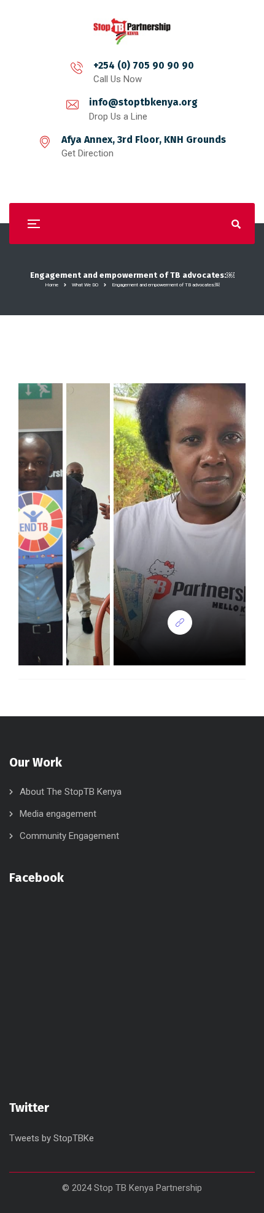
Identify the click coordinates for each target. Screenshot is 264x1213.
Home (51, 285)
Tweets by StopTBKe (51, 1138)
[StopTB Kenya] (132, 31)
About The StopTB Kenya (71, 791)
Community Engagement (69, 835)
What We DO (85, 285)
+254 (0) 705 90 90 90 (143, 65)
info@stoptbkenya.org (143, 102)
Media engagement (58, 813)
